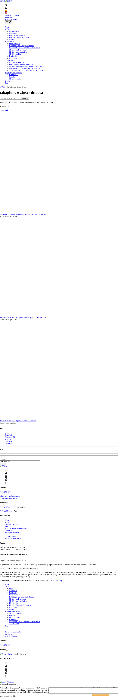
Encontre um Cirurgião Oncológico (22, 64)
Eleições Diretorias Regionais (20, 37)
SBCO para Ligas (15, 54)
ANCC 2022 (14, 624)
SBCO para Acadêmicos (18, 52)
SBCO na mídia (15, 79)
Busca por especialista (13, 632)
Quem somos (14, 31)
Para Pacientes (10, 60)
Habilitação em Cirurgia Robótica (21, 46)
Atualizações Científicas (13, 73)
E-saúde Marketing (55, 581)
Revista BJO (13, 75)
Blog (6, 83)
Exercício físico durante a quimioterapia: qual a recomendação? (23, 317)
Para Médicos (10, 42)
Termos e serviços (11, 536)
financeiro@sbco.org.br (8, 498)
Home (7, 27)
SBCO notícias (14, 618)
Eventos (7, 81)
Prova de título (14, 44)
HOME (3, 87)
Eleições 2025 (14, 603)
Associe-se (8, 17)
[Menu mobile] (8, 22)
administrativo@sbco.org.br (10, 496)
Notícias (12, 77)
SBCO (7, 29)
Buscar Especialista (12, 15)
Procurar (25, 98)
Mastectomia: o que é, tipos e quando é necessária (18, 421)
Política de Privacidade (13, 539)
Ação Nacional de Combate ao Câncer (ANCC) (26, 71)
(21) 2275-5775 (5, 492)
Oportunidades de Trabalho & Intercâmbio (24, 48)
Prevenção (8, 441)
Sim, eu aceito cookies (8, 696)
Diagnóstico (9, 435)
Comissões (13, 33)
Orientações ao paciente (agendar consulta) (24, 68)
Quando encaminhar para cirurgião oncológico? (26, 66)
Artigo (7, 433)
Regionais (12, 56)
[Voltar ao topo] (1, 680)
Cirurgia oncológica (16, 62)
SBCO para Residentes (17, 50)
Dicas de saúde (10, 437)
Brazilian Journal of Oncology (16, 528)
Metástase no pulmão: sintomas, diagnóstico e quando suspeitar (23, 214)
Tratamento (9, 443)
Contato (12, 39)
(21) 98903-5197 (6, 507)
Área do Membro (11, 19)
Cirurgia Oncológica (12, 524)
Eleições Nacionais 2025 (18, 35)
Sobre (11, 589)
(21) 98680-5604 (6, 511)
